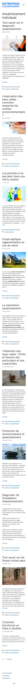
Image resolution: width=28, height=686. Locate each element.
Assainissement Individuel (12, 86)
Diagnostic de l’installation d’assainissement (12, 498)
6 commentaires (9, 232)
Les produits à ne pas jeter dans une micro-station (13, 176)
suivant (9, 659)
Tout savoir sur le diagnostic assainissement (12, 25)
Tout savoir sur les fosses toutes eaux (13, 559)
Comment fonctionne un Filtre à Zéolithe (11, 625)
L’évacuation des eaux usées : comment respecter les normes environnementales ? (13, 106)
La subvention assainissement (11, 307)
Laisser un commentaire (11, 89)
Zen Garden (5, 675)
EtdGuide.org (6, 678)
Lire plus (4, 82)
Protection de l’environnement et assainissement (13, 434)
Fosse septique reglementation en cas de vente (13, 242)
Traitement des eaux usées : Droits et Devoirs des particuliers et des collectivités (14, 357)
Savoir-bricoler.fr (7, 673)
